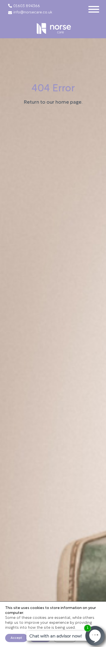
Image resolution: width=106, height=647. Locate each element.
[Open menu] (93, 9)
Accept (16, 638)
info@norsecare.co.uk (32, 12)
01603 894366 (26, 6)
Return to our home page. (53, 102)
